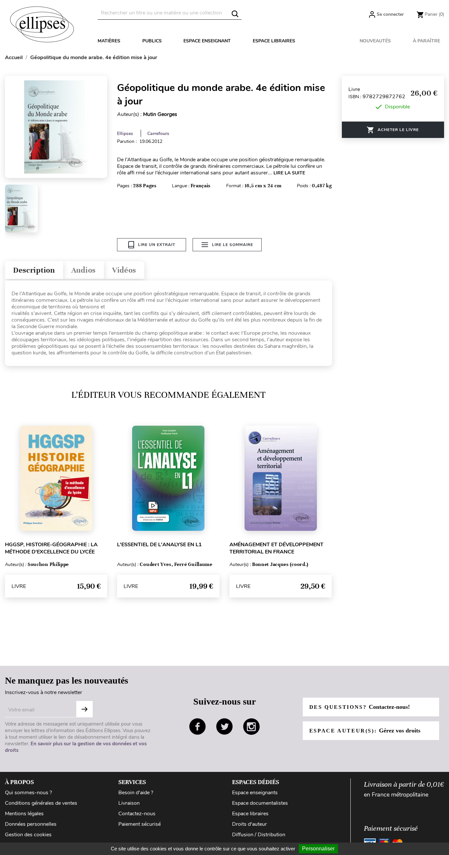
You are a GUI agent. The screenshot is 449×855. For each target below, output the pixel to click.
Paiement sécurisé (139, 824)
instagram (251, 726)
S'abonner (84, 709)
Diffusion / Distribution (258, 834)
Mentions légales (24, 813)
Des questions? (359, 707)
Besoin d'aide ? (135, 792)
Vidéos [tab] (124, 270)
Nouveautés (375, 41)
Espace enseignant (207, 41)
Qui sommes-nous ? (28, 792)
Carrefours (158, 133)
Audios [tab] (83, 270)
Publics (152, 41)
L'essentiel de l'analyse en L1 (159, 544)
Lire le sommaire (232, 244)
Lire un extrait (156, 244)
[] (235, 14)
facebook (197, 726)
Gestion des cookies (28, 834)
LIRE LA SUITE (289, 173)
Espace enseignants (255, 792)
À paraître (426, 41)
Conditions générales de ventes (41, 803)
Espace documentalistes (260, 803)
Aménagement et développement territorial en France (276, 548)
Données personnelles (31, 824)
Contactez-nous (136, 813)
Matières (109, 41)
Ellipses (125, 133)
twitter (224, 726)
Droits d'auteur (249, 824)
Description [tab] (34, 270)
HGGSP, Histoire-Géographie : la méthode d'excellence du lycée (51, 548)
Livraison (129, 803)
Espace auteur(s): (364, 730)
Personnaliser (318, 848)
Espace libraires (274, 41)
